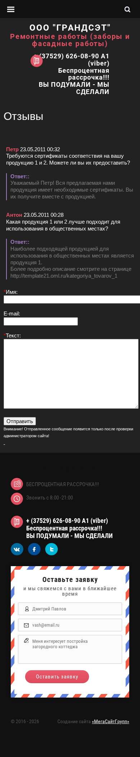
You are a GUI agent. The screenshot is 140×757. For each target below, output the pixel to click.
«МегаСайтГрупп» (110, 721)
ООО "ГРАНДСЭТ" (70, 28)
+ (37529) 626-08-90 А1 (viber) (71, 59)
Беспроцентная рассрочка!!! (83, 74)
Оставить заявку (57, 676)
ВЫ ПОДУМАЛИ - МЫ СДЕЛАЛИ (74, 88)
